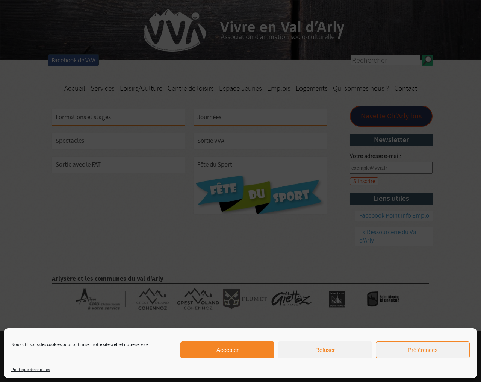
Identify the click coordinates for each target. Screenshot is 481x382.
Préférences (423, 350)
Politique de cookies (30, 370)
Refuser (325, 350)
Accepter (227, 350)
